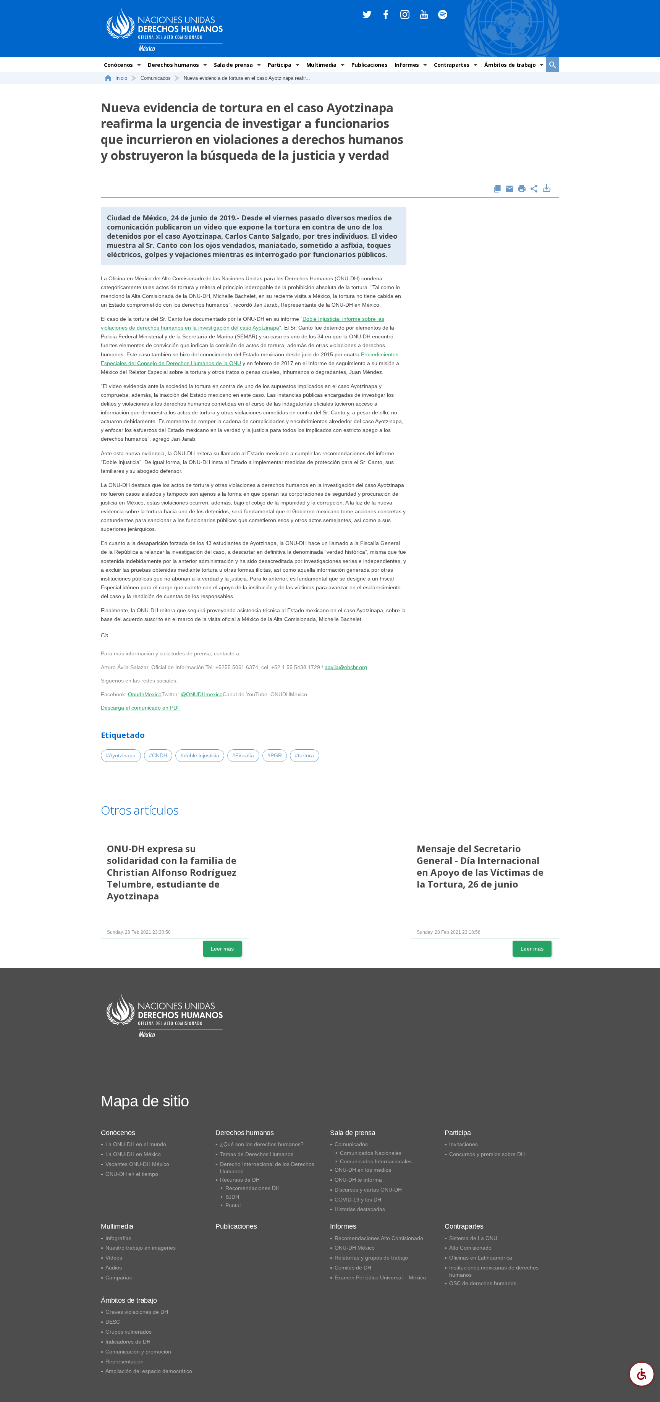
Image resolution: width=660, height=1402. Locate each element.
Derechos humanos (173, 64)
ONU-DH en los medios (363, 1170)
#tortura (304, 755)
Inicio (121, 78)
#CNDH (158, 755)
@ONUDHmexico (202, 694)
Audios (113, 1268)
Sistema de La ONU (473, 1238)
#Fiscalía (243, 755)
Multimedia (321, 64)
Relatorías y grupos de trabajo (371, 1258)
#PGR (274, 755)
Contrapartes (451, 64)
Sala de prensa (233, 64)
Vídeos (113, 1258)
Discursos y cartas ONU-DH (368, 1190)
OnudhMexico (145, 694)
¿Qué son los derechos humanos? (262, 1144)
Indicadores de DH (127, 1342)
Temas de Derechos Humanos (256, 1154)
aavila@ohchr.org (346, 667)
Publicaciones (369, 64)
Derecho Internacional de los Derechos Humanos (267, 1167)
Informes (407, 64)
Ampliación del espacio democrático (148, 1371)
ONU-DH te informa (358, 1180)
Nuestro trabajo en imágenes (140, 1248)
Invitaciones (463, 1144)
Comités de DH (353, 1268)
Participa (279, 64)
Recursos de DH (240, 1180)
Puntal (233, 1205)
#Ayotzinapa (121, 755)
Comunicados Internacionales (376, 1161)
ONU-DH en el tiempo (131, 1174)
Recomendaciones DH (252, 1188)
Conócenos (118, 64)
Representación (124, 1361)
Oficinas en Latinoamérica (480, 1258)
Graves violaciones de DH (136, 1312)
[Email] (509, 189)
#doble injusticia (200, 755)
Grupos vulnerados (128, 1332)
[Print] (522, 189)
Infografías (118, 1238)
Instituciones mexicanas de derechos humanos (494, 1271)
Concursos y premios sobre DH (487, 1154)
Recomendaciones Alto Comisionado (379, 1238)
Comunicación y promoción (138, 1352)
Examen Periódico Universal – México (380, 1277)
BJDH (232, 1197)
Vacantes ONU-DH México (137, 1164)
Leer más (222, 949)
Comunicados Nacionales (370, 1153)
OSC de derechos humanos (482, 1283)
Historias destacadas (360, 1209)
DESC (112, 1322)
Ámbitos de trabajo (509, 64)
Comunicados (351, 1144)
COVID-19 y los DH (358, 1200)
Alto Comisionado (470, 1248)
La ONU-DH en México (133, 1154)
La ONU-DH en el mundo (135, 1144)
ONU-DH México (355, 1248)
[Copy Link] (497, 189)
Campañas (118, 1277)
